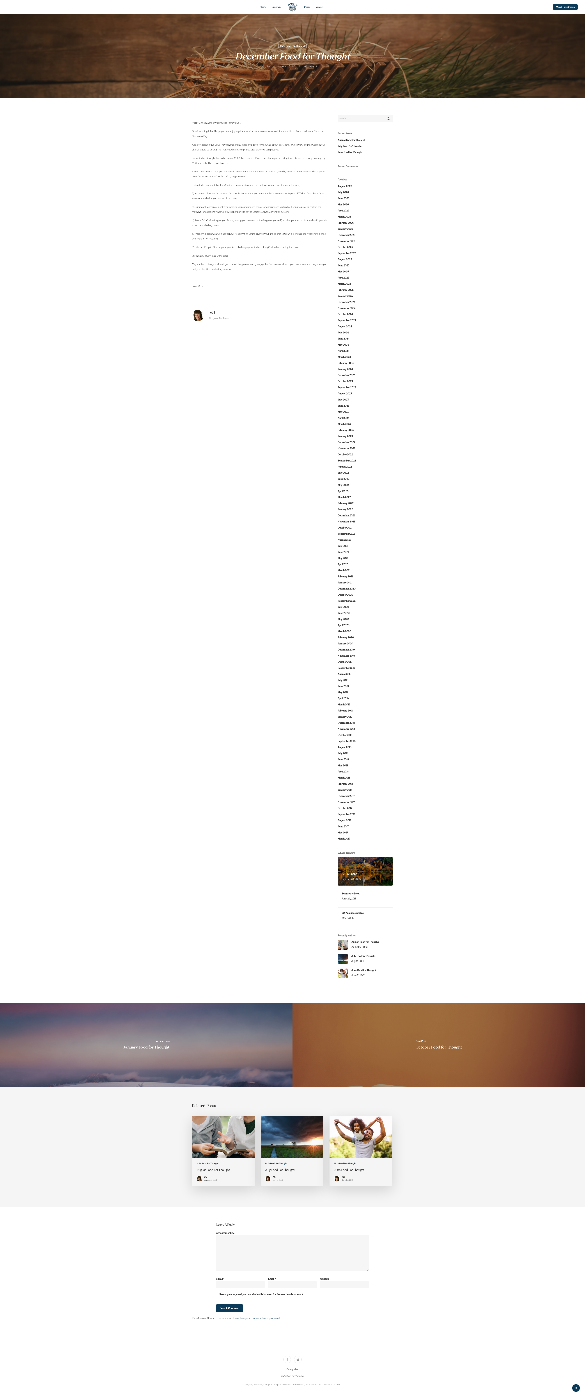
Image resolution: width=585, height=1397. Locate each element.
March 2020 (344, 631)
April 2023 (343, 418)
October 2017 (345, 808)
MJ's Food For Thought (292, 46)
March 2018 (344, 777)
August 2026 (345, 186)
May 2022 (343, 485)
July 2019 (343, 680)
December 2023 (346, 375)
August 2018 (344, 747)
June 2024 (343, 338)
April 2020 (343, 625)
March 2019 (344, 704)
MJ (269, 66)
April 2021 (343, 564)
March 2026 (344, 216)
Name (220, 1279)
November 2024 (346, 308)
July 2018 (343, 753)
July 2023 (343, 399)
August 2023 (345, 393)
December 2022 (346, 442)
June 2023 (343, 405)
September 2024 (347, 320)
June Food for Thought (350, 152)
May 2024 (343, 345)
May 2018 (343, 765)
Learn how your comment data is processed (256, 1318)
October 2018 (345, 735)
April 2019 (343, 698)
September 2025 (347, 253)
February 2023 (346, 430)
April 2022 (343, 491)
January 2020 (345, 643)
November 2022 (346, 448)
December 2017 (346, 796)
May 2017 (343, 832)
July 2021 (343, 546)
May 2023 (343, 412)
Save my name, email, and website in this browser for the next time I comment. (261, 1294)
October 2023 (345, 381)
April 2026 (343, 210)
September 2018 (347, 741)
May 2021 (343, 558)
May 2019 (343, 692)
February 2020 (346, 637)
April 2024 (343, 351)
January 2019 (345, 716)
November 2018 (346, 729)
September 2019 (346, 668)
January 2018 (345, 790)
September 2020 (347, 601)
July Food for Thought (350, 146)
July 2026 (343, 192)
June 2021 (343, 552)
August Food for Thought (351, 140)
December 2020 (347, 588)
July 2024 (343, 332)
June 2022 (343, 479)
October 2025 (345, 247)
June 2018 (343, 759)
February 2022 (346, 503)
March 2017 (344, 838)
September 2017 (346, 814)
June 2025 (343, 265)
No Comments (310, 66)
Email (272, 1279)
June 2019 (343, 686)
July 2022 (343, 473)
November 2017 (346, 802)
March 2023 (344, 424)
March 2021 (344, 570)
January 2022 (345, 509)
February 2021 (345, 576)
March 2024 (344, 357)
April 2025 (343, 277)
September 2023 (347, 387)
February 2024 (346, 363)
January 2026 (345, 229)
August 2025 (345, 259)
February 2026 (346, 223)
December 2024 (346, 302)
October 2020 (345, 595)
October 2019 (345, 662)
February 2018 (345, 784)
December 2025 (346, 235)
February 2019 (345, 710)
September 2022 (347, 460)
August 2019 (344, 674)
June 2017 (343, 826)
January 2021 (345, 582)
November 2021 (346, 521)
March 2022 (344, 497)
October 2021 (345, 527)
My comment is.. (225, 1233)
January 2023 (345, 436)
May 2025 (343, 271)
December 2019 (346, 649)
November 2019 (346, 655)
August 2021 (344, 540)
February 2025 (346, 290)
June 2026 (343, 198)
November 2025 (346, 241)
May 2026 (343, 204)
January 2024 (345, 369)
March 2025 (344, 284)
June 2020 (344, 613)
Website (324, 1279)
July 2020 (343, 607)
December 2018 (346, 723)
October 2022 (345, 454)
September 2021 (346, 534)
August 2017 (344, 820)
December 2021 (346, 515)
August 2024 (345, 326)
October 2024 (345, 314)
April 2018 (343, 771)
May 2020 (343, 619)
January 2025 (345, 296)
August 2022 (345, 466)
